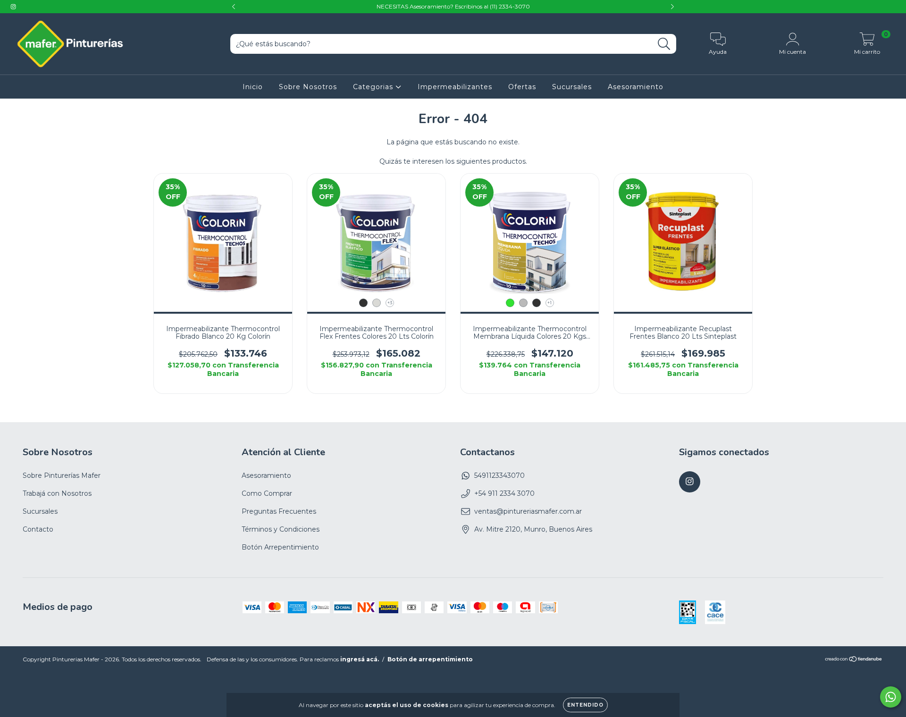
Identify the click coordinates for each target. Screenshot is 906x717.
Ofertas (522, 87)
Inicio (253, 87)
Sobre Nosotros (308, 87)
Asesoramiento (635, 87)
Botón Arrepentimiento (280, 547)
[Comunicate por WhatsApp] (890, 697)
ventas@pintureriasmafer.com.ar (528, 511)
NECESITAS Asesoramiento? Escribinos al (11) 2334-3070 (453, 6)
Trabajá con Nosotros (57, 493)
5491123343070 (499, 475)
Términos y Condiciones (280, 529)
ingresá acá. (359, 659)
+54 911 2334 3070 (504, 493)
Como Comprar (267, 493)
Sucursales (572, 87)
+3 (389, 303)
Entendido (585, 705)
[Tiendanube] (853, 660)
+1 (549, 303)
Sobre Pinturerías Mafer (62, 475)
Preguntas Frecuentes (279, 511)
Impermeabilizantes (455, 87)
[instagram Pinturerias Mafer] (13, 6)
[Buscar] (664, 44)
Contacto (38, 529)
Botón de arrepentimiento (430, 659)
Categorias (374, 87)
